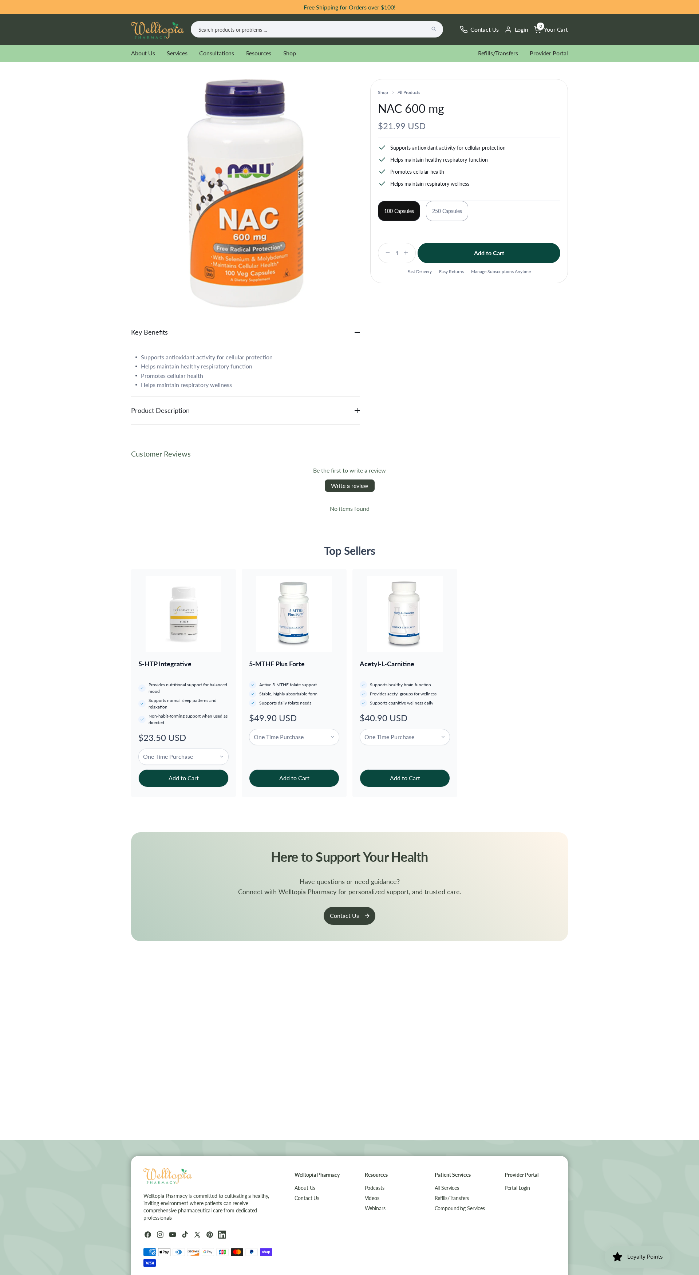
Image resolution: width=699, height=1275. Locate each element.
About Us (143, 53)
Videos (372, 1198)
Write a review (349, 485)
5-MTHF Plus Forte (277, 664)
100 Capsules (399, 211)
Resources (259, 53)
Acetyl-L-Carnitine (387, 664)
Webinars (375, 1208)
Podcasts (374, 1188)
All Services (447, 1188)
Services (177, 53)
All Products (409, 92)
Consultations (216, 53)
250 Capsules (447, 211)
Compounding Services (460, 1208)
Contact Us (344, 915)
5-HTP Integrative (164, 664)
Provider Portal (549, 53)
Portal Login (517, 1188)
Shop (289, 53)
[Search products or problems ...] (434, 29)
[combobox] (317, 29)
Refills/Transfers (498, 53)
